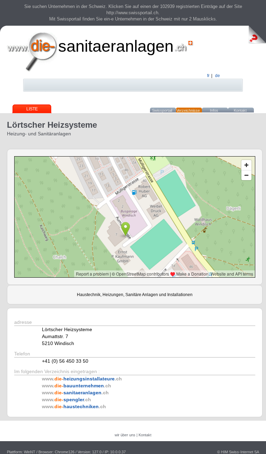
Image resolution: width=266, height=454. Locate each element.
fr (208, 75)
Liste (32, 109)
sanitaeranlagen (116, 46)
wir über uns (125, 435)
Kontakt (240, 110)
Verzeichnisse (188, 110)
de (217, 75)
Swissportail (162, 110)
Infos (214, 110)
